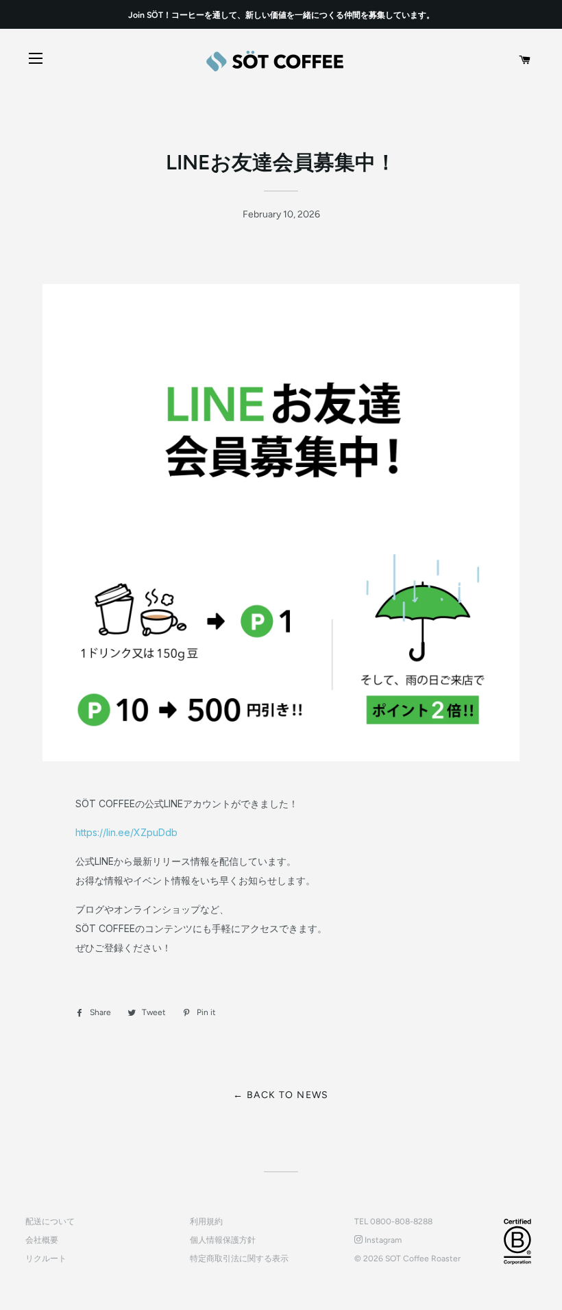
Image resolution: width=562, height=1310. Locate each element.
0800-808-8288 (401, 1221)
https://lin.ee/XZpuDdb (126, 832)
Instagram (382, 1240)
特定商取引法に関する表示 (239, 1258)
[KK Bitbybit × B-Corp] (517, 1241)
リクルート (45, 1258)
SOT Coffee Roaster (423, 1258)
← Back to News (281, 1095)
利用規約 (206, 1221)
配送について (50, 1221)
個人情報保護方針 (223, 1240)
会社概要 (41, 1240)
